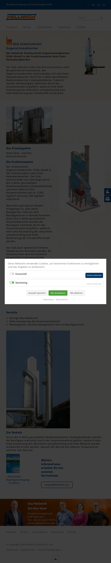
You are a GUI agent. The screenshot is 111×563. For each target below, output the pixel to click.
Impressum (48, 299)
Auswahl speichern (37, 293)
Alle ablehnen (76, 293)
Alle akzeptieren (58, 293)
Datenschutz (62, 299)
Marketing (21, 282)
